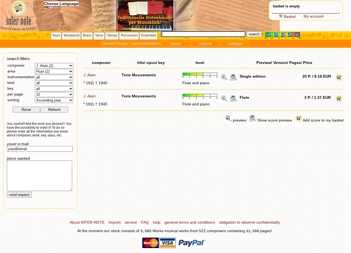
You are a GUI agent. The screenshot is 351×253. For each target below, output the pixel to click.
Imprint (115, 222)
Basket (290, 16)
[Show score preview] (233, 79)
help (156, 222)
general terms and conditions (190, 222)
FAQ (145, 222)
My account (314, 16)
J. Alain (89, 75)
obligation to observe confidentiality (249, 222)
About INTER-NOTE (87, 222)
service (131, 222)
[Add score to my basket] (339, 79)
